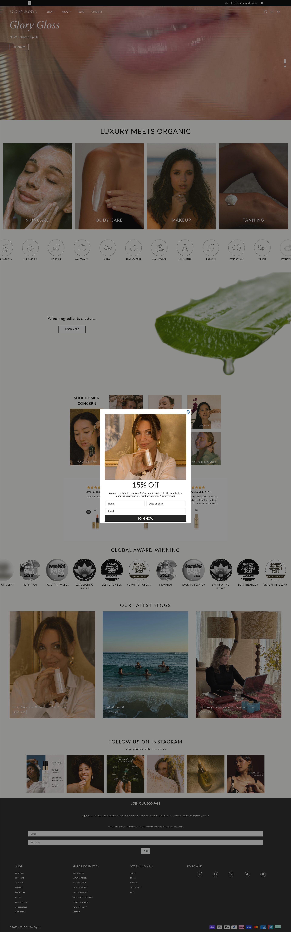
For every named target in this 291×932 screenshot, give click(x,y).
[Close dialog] (188, 411)
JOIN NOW (145, 518)
